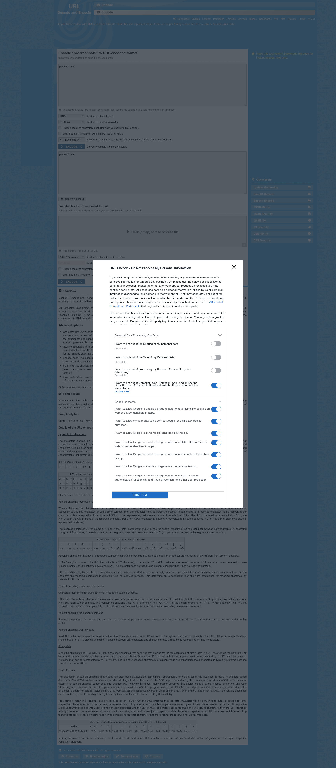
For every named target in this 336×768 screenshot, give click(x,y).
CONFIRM (140, 495)
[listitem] (168, 335)
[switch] (216, 343)
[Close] (235, 268)
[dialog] (168, 384)
